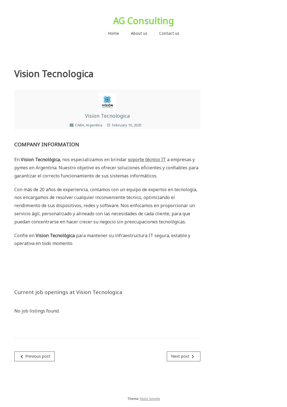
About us (139, 33)
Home (113, 33)
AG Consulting (143, 21)
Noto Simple (150, 398)
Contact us (169, 33)
